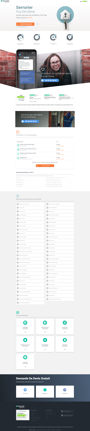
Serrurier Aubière (52, 218)
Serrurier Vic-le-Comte (53, 236)
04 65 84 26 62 (26, 24)
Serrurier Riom (21, 207)
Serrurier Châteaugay (23, 269)
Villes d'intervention (49, 412)
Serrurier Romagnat (52, 222)
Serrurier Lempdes (22, 222)
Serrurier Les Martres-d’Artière (24, 291)
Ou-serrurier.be (33, 420)
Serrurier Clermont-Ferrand (24, 204)
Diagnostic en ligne (45, 165)
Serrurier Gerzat (22, 218)
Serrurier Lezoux (52, 229)
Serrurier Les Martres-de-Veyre (25, 247)
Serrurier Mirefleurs (22, 284)
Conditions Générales (39, 429)
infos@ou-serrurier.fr (68, 415)
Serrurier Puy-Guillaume (53, 273)
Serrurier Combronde (53, 291)
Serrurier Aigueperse (23, 273)
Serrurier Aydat (22, 280)
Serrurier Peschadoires (23, 295)
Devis (47, 417)
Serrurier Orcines (52, 255)
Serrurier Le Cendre (22, 236)
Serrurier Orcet (51, 269)
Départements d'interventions (51, 413)
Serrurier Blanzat (52, 251)
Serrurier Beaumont (22, 215)
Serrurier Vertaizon (22, 266)
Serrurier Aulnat (52, 244)
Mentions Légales (47, 429)
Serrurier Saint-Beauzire (53, 288)
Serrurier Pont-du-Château (53, 215)
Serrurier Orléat (51, 284)
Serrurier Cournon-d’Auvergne (54, 204)
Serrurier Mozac (52, 247)
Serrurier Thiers (52, 211)
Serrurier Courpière (22, 244)
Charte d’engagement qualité (36, 417)
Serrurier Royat (51, 240)
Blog (46, 418)
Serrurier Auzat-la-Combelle (24, 302)
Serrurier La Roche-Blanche (54, 258)
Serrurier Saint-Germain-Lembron (55, 299)
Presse (32, 415)
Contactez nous (34, 413)
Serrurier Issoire (22, 211)
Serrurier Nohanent (22, 288)
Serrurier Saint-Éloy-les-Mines (24, 258)
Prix (46, 415)
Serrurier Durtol (51, 295)
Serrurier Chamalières (53, 207)
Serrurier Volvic (52, 233)
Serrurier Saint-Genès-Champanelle (25, 251)
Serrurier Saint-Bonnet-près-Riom (25, 299)
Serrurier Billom (22, 240)
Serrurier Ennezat (52, 277)
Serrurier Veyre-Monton (23, 255)
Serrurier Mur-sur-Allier (53, 262)
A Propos (32, 412)
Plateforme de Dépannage (35, 418)
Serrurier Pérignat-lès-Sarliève (24, 277)
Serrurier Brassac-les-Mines (24, 262)
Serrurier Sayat (51, 280)
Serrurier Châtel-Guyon (23, 229)
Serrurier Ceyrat (22, 233)
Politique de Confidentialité (56, 429)
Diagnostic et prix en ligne (50, 24)
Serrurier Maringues (52, 266)
